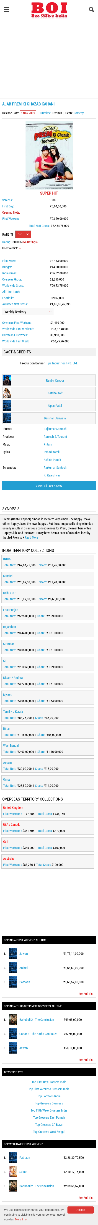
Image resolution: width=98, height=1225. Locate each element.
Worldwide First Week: (15, 341)
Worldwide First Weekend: (18, 329)
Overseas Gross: (12, 279)
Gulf (5, 841)
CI (4, 660)
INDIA (7, 559)
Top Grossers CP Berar (49, 1124)
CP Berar (8, 643)
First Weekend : (13, 814)
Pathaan (24, 982)
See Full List (86, 993)
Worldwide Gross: (13, 285)
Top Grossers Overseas (49, 1103)
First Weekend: (11, 218)
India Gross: (9, 273)
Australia (8, 858)
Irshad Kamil (51, 452)
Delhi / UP (9, 593)
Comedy (79, 113)
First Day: (8, 206)
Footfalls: (8, 298)
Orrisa (6, 779)
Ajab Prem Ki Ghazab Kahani (28, 104)
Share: (43, 565)
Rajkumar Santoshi (55, 429)
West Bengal (11, 745)
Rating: (6, 242)
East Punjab (10, 610)
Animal (23, 968)
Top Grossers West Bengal (49, 1131)
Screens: (7, 200)
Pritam (48, 444)
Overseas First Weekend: (17, 322)
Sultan (23, 1172)
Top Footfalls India (49, 1096)
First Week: (9, 261)
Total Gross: (45, 814)
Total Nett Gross (39, 225)
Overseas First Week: (15, 335)
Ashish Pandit (52, 459)
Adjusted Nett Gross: (15, 304)
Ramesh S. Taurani (55, 436)
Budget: (7, 267)
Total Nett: (10, 565)
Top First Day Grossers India (49, 1082)
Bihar (6, 728)
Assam (7, 762)
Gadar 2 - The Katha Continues (38, 1034)
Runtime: (45, 113)
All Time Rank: (11, 291)
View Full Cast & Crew (49, 486)
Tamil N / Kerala (13, 711)
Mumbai (8, 576)
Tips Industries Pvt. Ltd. (62, 363)
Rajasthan (9, 627)
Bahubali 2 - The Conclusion (36, 1019)
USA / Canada (12, 824)
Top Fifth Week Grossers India (49, 1110)
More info (21, 1219)
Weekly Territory (15, 311)
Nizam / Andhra (13, 677)
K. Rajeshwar (52, 475)
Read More (31, 537)
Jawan (23, 953)
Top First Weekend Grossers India (49, 1089)
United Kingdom (13, 807)
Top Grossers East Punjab (49, 1117)
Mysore (7, 694)
